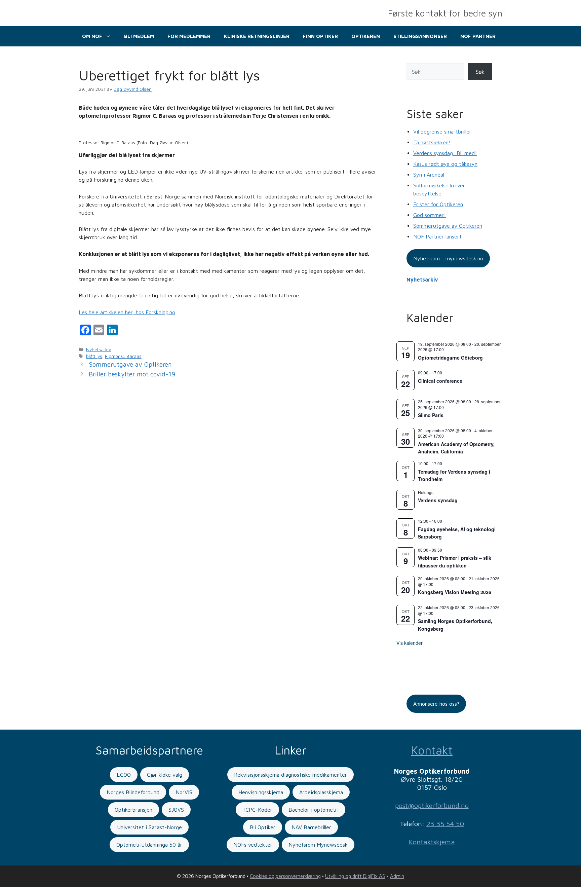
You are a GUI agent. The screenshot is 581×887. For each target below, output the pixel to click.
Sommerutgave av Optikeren (130, 364)
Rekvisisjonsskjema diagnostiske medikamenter (290, 775)
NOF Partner (478, 36)
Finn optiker (320, 36)
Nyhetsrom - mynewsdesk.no (448, 258)
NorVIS (184, 792)
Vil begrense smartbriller (442, 131)
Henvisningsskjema (260, 792)
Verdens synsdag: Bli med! (445, 153)
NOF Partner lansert (437, 236)
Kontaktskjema (432, 842)
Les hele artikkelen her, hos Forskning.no (127, 312)
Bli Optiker (262, 827)
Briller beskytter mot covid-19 (132, 374)
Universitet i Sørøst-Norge (149, 827)
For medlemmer (188, 36)
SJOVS (176, 810)
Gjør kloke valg (164, 775)
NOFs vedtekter (252, 845)
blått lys (94, 356)
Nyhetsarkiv (98, 349)
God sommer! (429, 215)
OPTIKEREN (365, 36)
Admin (397, 876)
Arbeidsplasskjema (321, 792)
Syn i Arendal (428, 175)
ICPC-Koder (257, 810)
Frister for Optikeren (438, 204)
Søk (480, 72)
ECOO (124, 775)
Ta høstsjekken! (432, 142)
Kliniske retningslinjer (256, 36)
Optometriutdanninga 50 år (149, 845)
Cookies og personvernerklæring (285, 876)
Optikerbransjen (133, 810)
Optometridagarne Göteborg (450, 357)
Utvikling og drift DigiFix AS (355, 876)
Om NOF (92, 36)
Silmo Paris (430, 415)
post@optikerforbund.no (432, 805)
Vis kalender (409, 642)
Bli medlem (139, 36)
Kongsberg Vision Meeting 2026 (454, 592)
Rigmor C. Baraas (123, 356)
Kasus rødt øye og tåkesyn (445, 164)
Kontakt (432, 750)
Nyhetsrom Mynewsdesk (318, 845)
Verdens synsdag (438, 500)
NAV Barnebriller (311, 827)
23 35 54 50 (445, 823)
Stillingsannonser (420, 36)
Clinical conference (440, 380)
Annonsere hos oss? (436, 704)
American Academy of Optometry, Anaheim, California (456, 448)
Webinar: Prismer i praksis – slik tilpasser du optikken (454, 561)
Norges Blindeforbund (133, 792)
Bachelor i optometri (313, 810)
